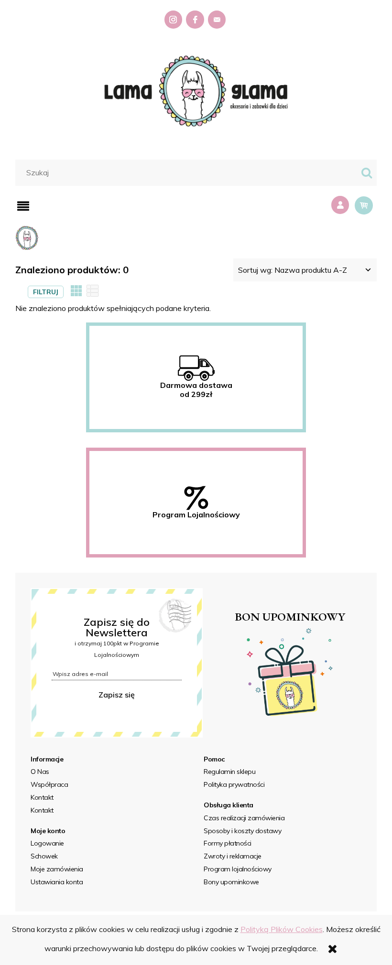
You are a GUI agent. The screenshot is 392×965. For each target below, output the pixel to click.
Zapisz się (116, 694)
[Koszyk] (364, 205)
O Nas (40, 771)
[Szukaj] (367, 172)
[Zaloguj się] (341, 205)
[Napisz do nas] (218, 20)
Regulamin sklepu (229, 771)
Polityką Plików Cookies (281, 929)
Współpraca (49, 784)
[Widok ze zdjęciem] (76, 291)
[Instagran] (174, 20)
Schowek (44, 856)
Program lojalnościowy (238, 869)
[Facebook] (196, 20)
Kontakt (42, 797)
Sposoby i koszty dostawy (242, 830)
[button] (23, 206)
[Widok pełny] (92, 291)
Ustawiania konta (57, 882)
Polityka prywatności (234, 784)
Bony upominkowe (231, 882)
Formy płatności (227, 843)
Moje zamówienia (57, 869)
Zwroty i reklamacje (232, 856)
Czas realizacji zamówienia (244, 818)
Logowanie (47, 843)
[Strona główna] (196, 90)
